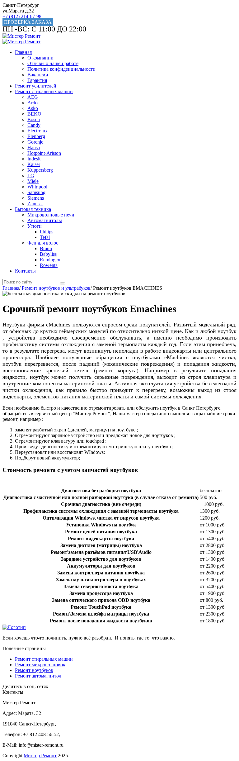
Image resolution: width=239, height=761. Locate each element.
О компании (40, 57)
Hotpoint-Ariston (44, 153)
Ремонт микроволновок (40, 664)
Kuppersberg (40, 170)
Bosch (33, 119)
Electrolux (37, 130)
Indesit (33, 158)
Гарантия (37, 80)
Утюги (34, 226)
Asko (32, 108)
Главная (23, 52)
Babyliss (48, 254)
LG (30, 175)
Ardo (32, 102)
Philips (46, 231)
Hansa (33, 147)
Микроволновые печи (50, 214)
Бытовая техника (33, 209)
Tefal (45, 237)
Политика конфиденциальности (61, 69)
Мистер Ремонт (40, 755)
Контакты (25, 270)
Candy (33, 125)
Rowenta (49, 265)
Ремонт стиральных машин (44, 91)
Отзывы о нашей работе (52, 63)
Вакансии (37, 74)
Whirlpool (37, 186)
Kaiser (33, 164)
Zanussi (35, 203)
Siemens (35, 198)
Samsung (36, 192)
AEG (32, 97)
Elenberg (36, 136)
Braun (46, 248)
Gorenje (35, 142)
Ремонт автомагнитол (38, 675)
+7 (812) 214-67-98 (21, 16)
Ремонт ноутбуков (34, 670)
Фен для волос (42, 242)
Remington (51, 259)
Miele (33, 181)
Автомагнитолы (44, 220)
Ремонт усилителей (35, 85)
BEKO (34, 114)
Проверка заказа (28, 22)
